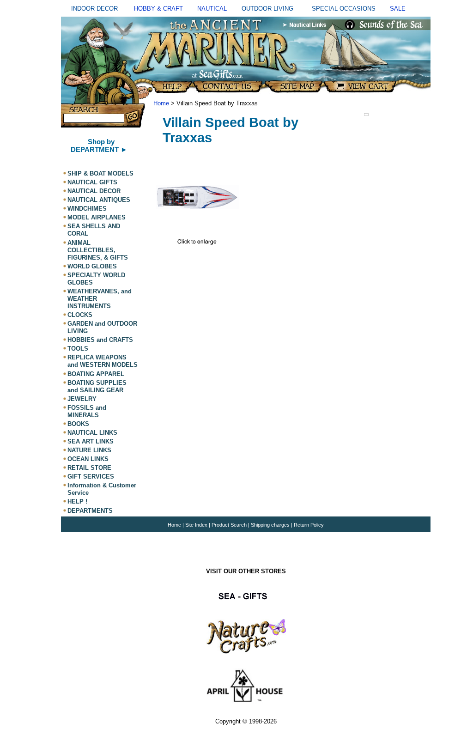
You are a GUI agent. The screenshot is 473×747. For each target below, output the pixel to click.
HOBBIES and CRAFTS (100, 339)
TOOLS (77, 348)
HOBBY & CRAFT (158, 8)
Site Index (196, 525)
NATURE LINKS (89, 450)
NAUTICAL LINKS (92, 432)
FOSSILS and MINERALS (86, 411)
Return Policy (309, 525)
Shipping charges (271, 525)
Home (161, 103)
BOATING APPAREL (95, 373)
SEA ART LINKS (90, 441)
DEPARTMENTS (90, 510)
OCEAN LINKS (88, 458)
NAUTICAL (212, 8)
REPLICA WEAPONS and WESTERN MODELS (102, 361)
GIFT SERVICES (90, 476)
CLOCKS (79, 314)
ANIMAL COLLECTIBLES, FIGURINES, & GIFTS (97, 250)
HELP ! (77, 501)
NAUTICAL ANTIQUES (98, 199)
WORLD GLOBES (92, 266)
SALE (398, 8)
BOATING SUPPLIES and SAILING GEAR (97, 386)
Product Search (229, 525)
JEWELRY (82, 398)
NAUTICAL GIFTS (92, 182)
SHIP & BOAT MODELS (100, 173)
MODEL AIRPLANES (96, 217)
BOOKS (78, 423)
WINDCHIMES (87, 208)
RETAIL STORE (89, 467)
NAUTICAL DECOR (94, 191)
